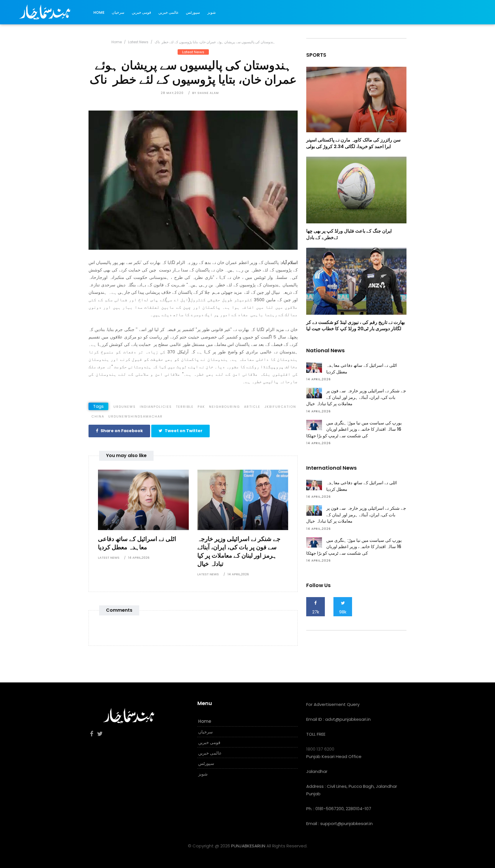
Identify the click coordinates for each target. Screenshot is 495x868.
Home (99, 12)
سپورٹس (193, 12)
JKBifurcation (280, 406)
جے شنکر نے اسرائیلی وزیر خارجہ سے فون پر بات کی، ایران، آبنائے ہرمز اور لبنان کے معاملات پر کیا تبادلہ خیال (238, 551)
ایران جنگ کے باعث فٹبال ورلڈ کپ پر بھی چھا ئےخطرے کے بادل (349, 234)
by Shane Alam (205, 93)
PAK (201, 406)
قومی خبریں (141, 12)
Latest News (138, 42)
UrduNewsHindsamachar (135, 416)
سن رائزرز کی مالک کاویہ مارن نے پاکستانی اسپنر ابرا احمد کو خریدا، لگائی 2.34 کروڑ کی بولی (353, 143)
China (97, 416)
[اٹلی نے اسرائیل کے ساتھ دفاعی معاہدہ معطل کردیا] (143, 499)
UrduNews (124, 406)
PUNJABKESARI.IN (248, 846)
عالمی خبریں (168, 12)
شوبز (211, 12)
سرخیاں (118, 12)
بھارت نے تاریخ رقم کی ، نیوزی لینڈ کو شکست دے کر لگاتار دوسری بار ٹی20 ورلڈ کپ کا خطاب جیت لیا (355, 325)
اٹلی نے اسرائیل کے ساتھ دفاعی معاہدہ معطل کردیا (137, 543)
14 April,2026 (139, 557)
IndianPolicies (156, 406)
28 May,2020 (172, 93)
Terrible (185, 406)
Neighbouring (224, 406)
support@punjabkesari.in (346, 823)
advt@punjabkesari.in (348, 719)
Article (252, 406)
